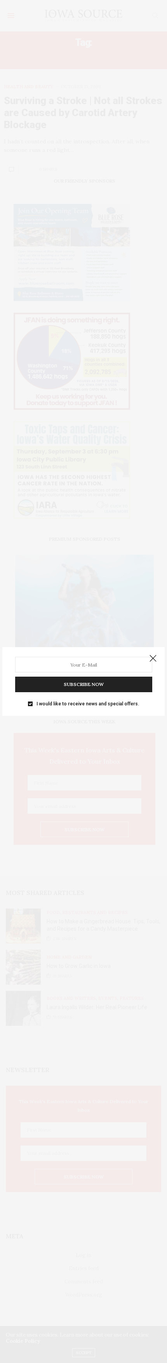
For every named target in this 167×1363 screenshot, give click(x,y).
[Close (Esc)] (153, 659)
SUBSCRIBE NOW (84, 684)
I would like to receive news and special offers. (88, 704)
